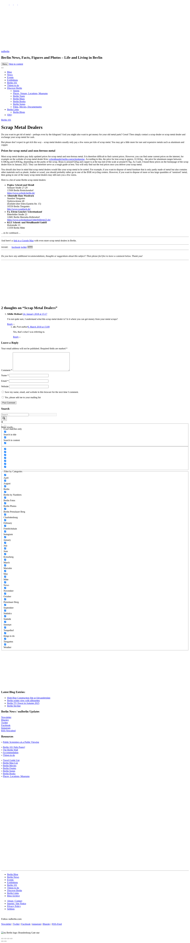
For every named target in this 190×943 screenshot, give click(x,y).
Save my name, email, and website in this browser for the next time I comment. (42, 392)
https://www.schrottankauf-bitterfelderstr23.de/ (29, 220)
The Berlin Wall (10, 750)
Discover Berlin (14, 88)
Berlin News (13, 877)
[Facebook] (16, 4)
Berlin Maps (19, 99)
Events (10, 77)
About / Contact (14, 901)
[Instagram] (12, 4)
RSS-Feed (57, 924)
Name (5, 375)
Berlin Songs (19, 104)
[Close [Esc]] (2, 938)
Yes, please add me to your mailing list (22, 397)
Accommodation (10, 752)
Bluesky (5, 720)
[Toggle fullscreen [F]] (8, 938)
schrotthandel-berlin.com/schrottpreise (67, 159)
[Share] (5, 938)
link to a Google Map (24, 240)
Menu (4, 64)
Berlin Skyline (14, 706)
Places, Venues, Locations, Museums (30, 93)
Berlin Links (13, 109)
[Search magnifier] (4, 418)
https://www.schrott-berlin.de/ (21, 193)
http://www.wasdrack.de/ (19, 209)
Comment (6, 370)
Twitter (4, 722)
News (10, 74)
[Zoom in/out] (11, 938)
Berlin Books (19, 101)
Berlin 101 (12, 82)
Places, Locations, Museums (16, 776)
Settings (11, 909)
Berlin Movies (9, 765)
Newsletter (6, 717)
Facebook (5, 725)
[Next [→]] (5, 941)
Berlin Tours (19, 96)
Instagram (5, 728)
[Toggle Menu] (2, 67)
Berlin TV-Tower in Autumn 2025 (23, 703)
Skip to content (16, 64)
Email (30, 247)
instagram (36, 924)
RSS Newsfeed (8, 730)
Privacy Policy (14, 906)
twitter (24, 247)
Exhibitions (12, 80)
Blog (9, 72)
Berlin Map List (10, 763)
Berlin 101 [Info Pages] (14, 747)
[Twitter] (7, 4)
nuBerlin (5, 51)
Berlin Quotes (9, 768)
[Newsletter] (3, 4)
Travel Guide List (11, 760)
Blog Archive (13, 896)
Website (5, 386)
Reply (10, 324)
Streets (16, 90)
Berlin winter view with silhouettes (23, 700)
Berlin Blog (12, 874)
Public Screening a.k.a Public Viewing (21, 742)
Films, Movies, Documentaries (27, 107)
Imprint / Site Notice (16, 903)
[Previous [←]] (2, 941)
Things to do (13, 85)
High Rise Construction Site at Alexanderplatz (28, 698)
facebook (16, 247)
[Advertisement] (95, 27)
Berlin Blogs (19, 112)
